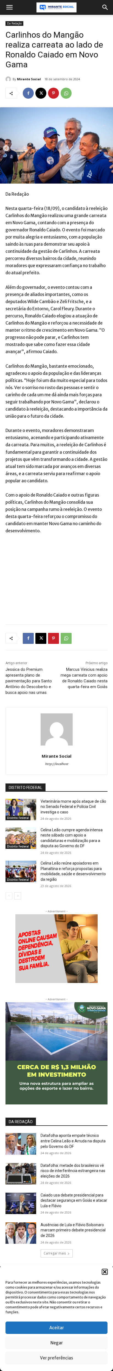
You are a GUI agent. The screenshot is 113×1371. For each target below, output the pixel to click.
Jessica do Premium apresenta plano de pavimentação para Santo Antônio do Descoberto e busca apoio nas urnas (28, 681)
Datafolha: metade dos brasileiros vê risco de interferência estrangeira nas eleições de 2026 (73, 1170)
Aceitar (56, 1327)
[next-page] (17, 895)
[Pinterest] (53, 93)
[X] (40, 93)
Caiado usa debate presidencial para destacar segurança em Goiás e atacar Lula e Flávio (74, 1200)
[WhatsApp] (66, 93)
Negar (56, 1342)
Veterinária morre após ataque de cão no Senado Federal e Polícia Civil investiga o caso (73, 806)
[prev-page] (8, 895)
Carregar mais (55, 1253)
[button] (105, 1272)
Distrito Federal (18, 818)
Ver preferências (56, 1358)
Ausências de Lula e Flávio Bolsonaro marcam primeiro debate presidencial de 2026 (73, 1230)
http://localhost (56, 764)
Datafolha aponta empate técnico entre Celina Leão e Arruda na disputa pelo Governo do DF (73, 1140)
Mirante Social (29, 79)
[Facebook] (28, 93)
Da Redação (14, 23)
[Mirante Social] (9, 79)
